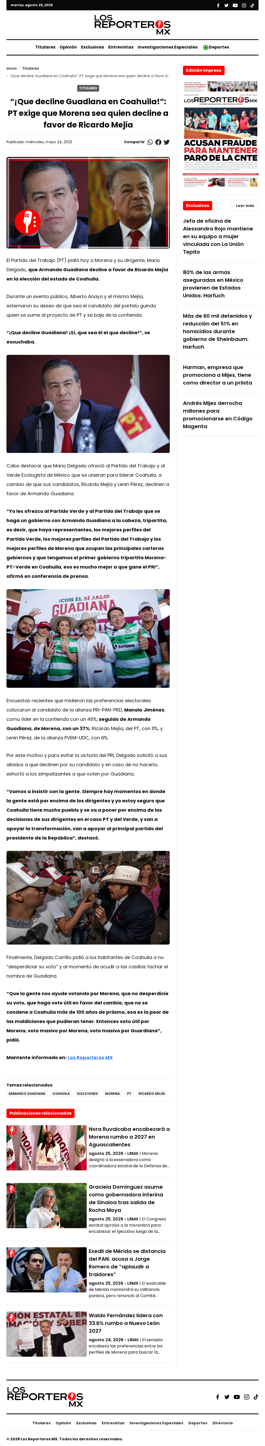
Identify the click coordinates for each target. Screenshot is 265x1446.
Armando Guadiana (27, 1093)
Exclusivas (92, 47)
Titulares (45, 47)
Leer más (245, 205)
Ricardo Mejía (152, 1093)
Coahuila (61, 1093)
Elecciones (87, 1093)
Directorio (222, 1423)
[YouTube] (237, 1397)
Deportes (219, 47)
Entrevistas (121, 47)
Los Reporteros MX (90, 1057)
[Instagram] (246, 1397)
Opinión (68, 47)
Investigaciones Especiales (167, 47)
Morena (112, 1093)
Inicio (11, 68)
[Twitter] (227, 1397)
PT (129, 1093)
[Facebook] (217, 1397)
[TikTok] (256, 1397)
